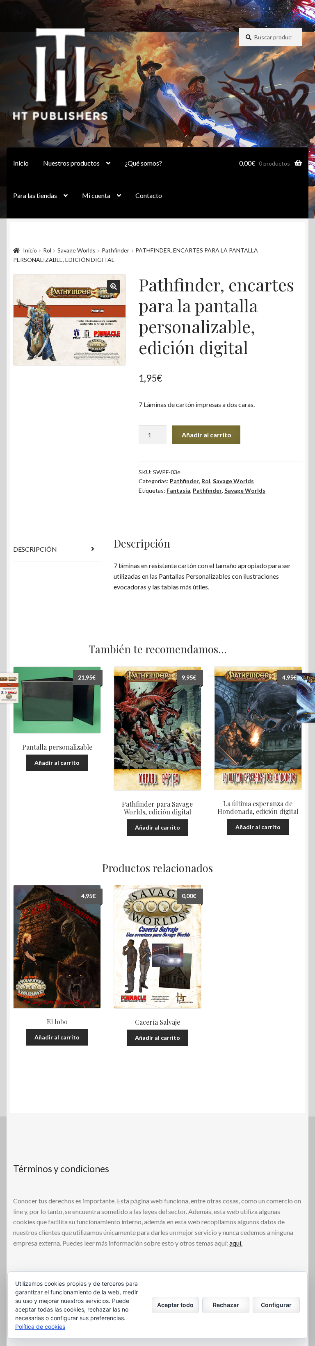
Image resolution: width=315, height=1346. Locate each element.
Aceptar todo (175, 1304)
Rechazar (226, 1304)
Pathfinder (115, 250)
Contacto (148, 195)
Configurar (276, 1304)
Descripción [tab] (35, 549)
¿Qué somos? (143, 163)
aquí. (235, 1243)
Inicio (21, 163)
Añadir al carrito (206, 435)
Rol (47, 250)
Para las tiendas (35, 195)
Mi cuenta (96, 195)
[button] (113, 286)
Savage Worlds (76, 250)
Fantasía (178, 490)
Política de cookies (40, 1326)
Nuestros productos (71, 163)
